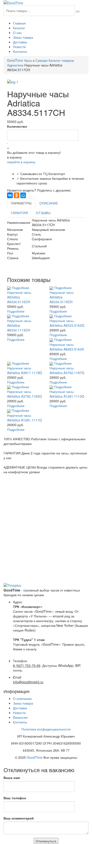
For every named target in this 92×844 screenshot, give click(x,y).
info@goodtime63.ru (28, 682)
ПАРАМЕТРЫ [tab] (21, 203)
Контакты (20, 51)
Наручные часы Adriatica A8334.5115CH (62, 297)
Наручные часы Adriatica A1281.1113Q (67, 394)
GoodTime (34, 757)
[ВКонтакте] (10, 195)
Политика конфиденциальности (46, 729)
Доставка (20, 42)
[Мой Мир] (23, 195)
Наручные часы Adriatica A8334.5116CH (19, 297)
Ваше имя (12, 777)
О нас (17, 32)
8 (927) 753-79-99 (26, 665)
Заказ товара (23, 37)
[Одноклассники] (16, 195)
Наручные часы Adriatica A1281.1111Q (24, 417)
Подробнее (20, 287)
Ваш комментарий (19, 818)
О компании (22, 698)
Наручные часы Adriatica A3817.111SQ (24, 370)
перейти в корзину (21, 161)
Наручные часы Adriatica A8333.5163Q (67, 323)
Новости (19, 46)
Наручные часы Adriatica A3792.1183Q (24, 394)
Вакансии (20, 717)
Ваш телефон (15, 797)
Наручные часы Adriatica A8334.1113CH (19, 325)
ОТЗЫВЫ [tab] (43, 212)
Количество (17, 126)
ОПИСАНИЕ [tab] (48, 203)
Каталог (19, 27)
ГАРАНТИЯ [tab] (19, 212)
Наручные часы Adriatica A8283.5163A (67, 346)
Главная (19, 23)
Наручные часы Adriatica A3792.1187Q (67, 370)
